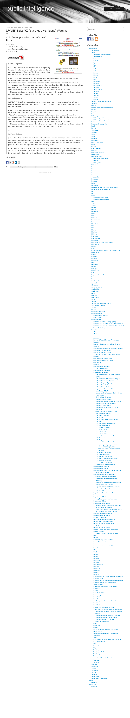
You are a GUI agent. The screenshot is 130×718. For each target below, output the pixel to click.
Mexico (93, 230)
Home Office (97, 317)
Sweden (94, 295)
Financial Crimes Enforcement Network (108, 505)
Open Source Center (102, 621)
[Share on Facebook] (7, 162)
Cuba (93, 144)
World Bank (95, 676)
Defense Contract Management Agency (108, 379)
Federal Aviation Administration (103, 521)
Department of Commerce (101, 370)
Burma (93, 128)
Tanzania (96, 95)
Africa (93, 52)
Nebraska (96, 588)
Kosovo (93, 207)
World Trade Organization (99, 678)
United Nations (96, 319)
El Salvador (95, 154)
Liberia (95, 75)
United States (95, 330)
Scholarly (94, 283)
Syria (93, 299)
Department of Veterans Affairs (105, 389)
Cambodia (94, 130)
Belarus (93, 109)
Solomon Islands (96, 287)
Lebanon (94, 218)
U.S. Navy (98, 440)
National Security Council (103, 658)
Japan (93, 203)
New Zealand (95, 238)
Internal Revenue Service (103, 507)
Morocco (96, 83)
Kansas (95, 556)
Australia (94, 103)
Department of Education (101, 466)
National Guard (98, 578)
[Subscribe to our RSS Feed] (96, 39)
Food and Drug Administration (103, 540)
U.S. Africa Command (102, 415)
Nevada (95, 590)
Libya (95, 77)
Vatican (93, 668)
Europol (95, 160)
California (96, 346)
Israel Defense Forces (100, 197)
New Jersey (97, 595)
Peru (92, 262)
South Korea (95, 291)
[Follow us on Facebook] (89, 39)
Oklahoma (96, 625)
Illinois (95, 552)
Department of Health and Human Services (107, 470)
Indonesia (94, 185)
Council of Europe (97, 142)
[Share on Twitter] (10, 162)
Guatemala (95, 177)
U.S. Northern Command (103, 452)
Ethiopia (96, 67)
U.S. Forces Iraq (100, 432)
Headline (94, 686)
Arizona (95, 336)
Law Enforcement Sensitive (44, 167)
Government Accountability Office (104, 546)
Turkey (93, 307)
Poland (93, 266)
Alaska (95, 334)
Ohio (30, 28)
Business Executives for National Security (106, 344)
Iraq (92, 193)
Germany (94, 173)
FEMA (95, 535)
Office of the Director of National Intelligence (107, 609)
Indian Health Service (102, 472)
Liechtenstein (95, 220)
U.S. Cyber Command (105, 462)
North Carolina (98, 603)
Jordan (93, 205)
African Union (97, 56)
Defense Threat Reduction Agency (106, 387)
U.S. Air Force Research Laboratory (106, 419)
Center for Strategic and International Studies (107, 348)
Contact (117, 9)
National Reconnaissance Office (105, 403)
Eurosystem (97, 163)
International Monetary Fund (100, 189)
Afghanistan (95, 50)
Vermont (96, 646)
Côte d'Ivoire (97, 61)
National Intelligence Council (104, 619)
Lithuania (94, 222)
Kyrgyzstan (95, 211)
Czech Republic (96, 148)
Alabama (96, 332)
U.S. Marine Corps (101, 438)
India (93, 183)
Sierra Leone (97, 89)
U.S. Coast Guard (101, 429)
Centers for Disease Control (102, 350)
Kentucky (96, 558)
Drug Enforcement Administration (106, 499)
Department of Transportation (102, 513)
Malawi (93, 226)
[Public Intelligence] (30, 8)
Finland (93, 165)
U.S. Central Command (102, 427)
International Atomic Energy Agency (104, 321)
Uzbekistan (95, 666)
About (109, 9)
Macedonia (95, 224)
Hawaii (95, 548)
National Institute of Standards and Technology (108, 580)
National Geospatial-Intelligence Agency (108, 401)
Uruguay (94, 664)
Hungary (94, 181)
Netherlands (95, 236)
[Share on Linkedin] (16, 162)
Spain (93, 293)
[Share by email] (19, 162)
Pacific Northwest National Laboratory (105, 629)
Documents (93, 48)
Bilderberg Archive (99, 118)
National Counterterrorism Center (106, 617)
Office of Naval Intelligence (106, 446)
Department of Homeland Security (104, 474)
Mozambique (97, 85)
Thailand (94, 301)
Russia (93, 279)
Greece (93, 175)
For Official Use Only (17, 167)
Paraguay (94, 260)
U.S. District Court (99, 641)
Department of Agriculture (101, 366)
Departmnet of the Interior (101, 515)
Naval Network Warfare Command (108, 442)
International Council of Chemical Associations (108, 324)
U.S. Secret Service (101, 491)
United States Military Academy (105, 464)
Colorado (96, 356)
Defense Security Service (103, 385)
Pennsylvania (97, 631)
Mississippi (96, 570)
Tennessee (96, 635)
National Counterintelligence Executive (107, 615)
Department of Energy (100, 468)
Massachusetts (98, 564)
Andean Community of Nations (101, 101)
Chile (93, 134)
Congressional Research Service (103, 360)
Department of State (99, 501)
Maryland (96, 562)
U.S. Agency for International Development (107, 639)
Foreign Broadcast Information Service (107, 354)
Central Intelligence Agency (102, 352)
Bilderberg (94, 116)
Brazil (93, 126)
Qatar (93, 273)
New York (96, 599)
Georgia (94, 171)
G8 (92, 169)
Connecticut (97, 362)
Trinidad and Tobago (98, 305)
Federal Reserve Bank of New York (106, 533)
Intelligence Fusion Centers (17, 28)
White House (97, 656)
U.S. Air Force (99, 417)
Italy (92, 201)
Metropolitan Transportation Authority (107, 601)
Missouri (96, 572)
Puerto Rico (95, 271)
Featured (94, 682)
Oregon (95, 627)
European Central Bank (100, 158)
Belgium (94, 112)
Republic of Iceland (97, 275)
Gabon (95, 69)
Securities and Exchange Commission (105, 633)
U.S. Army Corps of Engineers (105, 423)
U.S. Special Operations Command (106, 458)
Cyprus (93, 146)
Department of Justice (100, 497)
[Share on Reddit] (13, 162)
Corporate (94, 140)
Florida (95, 537)
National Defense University (104, 399)
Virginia (95, 648)
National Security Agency (103, 405)
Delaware (96, 364)
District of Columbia (99, 517)
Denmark (94, 150)
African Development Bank (101, 54)
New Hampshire (98, 593)
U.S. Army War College (102, 425)
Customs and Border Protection (105, 476)
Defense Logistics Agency (103, 383)
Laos (93, 213)
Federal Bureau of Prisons (101, 527)
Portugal (94, 269)
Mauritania (96, 81)
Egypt (95, 65)
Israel (93, 195)
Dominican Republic (97, 152)
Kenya (95, 73)
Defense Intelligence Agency (104, 381)
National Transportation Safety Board (105, 586)
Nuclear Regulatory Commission (103, 607)
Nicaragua (94, 240)
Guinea (95, 71)
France (93, 167)
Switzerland (95, 297)
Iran (92, 191)
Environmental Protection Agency (104, 519)
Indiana (95, 554)
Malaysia (94, 228)
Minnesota (96, 568)
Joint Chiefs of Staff (101, 391)
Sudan (95, 93)
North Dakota (97, 605)
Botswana (96, 59)
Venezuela (94, 670)
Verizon (93, 672)
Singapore (94, 285)
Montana (96, 574)
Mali (94, 79)
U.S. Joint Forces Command (104, 436)
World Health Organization (101, 328)
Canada (93, 132)
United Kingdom (96, 313)
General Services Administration (103, 542)
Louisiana (96, 560)
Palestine (94, 256)
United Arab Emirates (98, 311)
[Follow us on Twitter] (92, 39)
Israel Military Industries (101, 199)
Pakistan (94, 254)
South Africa (95, 289)
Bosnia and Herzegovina (99, 124)
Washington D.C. (98, 652)
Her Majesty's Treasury (100, 315)
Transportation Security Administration (107, 489)
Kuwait (93, 209)
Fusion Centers (29, 167)
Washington (97, 650)
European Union (96, 156)
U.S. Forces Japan (101, 434)
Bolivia (93, 122)
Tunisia (95, 97)
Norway (93, 246)
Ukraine (93, 309)
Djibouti (95, 63)
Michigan (94, 232)
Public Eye (92, 684)
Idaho (95, 550)
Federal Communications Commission (105, 529)
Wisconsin (96, 660)
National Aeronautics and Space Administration (108, 576)
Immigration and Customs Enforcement (108, 482)
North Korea (95, 244)
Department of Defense (100, 372)
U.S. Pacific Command (102, 454)
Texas (95, 637)
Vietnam (94, 674)
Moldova (94, 234)
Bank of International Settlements (102, 107)
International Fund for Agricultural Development (108, 326)
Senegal (96, 87)
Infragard (98, 525)
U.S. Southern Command (103, 456)
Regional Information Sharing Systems (107, 487)
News (91, 680)
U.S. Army (98, 421)
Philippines (94, 264)
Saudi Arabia (95, 281)
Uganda (96, 99)
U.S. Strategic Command (103, 460)
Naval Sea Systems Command (107, 444)
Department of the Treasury (102, 503)
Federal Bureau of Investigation (103, 523)
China (93, 136)
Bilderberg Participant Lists (102, 120)
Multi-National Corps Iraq (103, 397)
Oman (93, 248)
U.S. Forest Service (101, 368)
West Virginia (97, 654)
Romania (94, 277)
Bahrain (93, 105)
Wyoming (96, 662)
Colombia (94, 138)
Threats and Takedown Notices (101, 303)
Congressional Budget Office (102, 358)
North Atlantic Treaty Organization (102, 242)
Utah (94, 643)
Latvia (93, 216)
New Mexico (97, 597)
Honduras (94, 179)
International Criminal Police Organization (104, 187)
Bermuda (94, 114)
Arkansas (96, 338)
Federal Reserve (98, 531)
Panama (94, 258)
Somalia (96, 91)
